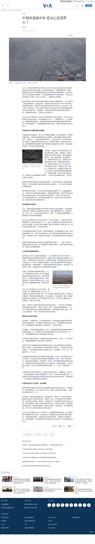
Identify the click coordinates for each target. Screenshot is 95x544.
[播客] (84, 505)
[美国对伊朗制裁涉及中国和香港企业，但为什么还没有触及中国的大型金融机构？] (38, 479)
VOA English (51, 517)
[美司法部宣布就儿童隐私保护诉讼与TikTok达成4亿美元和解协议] (69, 489)
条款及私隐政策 (29, 517)
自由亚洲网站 (76, 517)
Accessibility (51, 528)
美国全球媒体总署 (30, 521)
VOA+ (3, 524)
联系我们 (3, 521)
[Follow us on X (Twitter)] (49, 505)
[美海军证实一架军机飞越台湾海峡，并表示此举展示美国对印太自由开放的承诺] (7, 489)
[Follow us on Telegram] (71, 505)
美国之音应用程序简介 (7, 507)
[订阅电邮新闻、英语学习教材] (89, 505)
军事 (14, 487)
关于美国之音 (5, 517)
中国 (23, 14)
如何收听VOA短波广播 (30, 507)
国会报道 (15, 477)
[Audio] (77, 5)
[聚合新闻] (80, 505)
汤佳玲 (24, 27)
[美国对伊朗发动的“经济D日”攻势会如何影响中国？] (38, 489)
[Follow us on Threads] (67, 505)
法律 (76, 487)
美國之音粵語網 (29, 528)
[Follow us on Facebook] (58, 505)
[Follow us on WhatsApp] (75, 505)
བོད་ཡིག (50, 521)
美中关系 (46, 477)
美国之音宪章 (5, 528)
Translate (91, 1)
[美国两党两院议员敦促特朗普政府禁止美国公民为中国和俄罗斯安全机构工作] (7, 479)
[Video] (82, 5)
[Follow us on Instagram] (62, 505)
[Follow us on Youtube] (53, 505)
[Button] (70, 35)
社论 (26, 524)
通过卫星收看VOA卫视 (30, 504)
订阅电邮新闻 (5, 504)
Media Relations (53, 524)
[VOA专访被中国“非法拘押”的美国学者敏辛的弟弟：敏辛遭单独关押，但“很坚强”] (69, 479)
